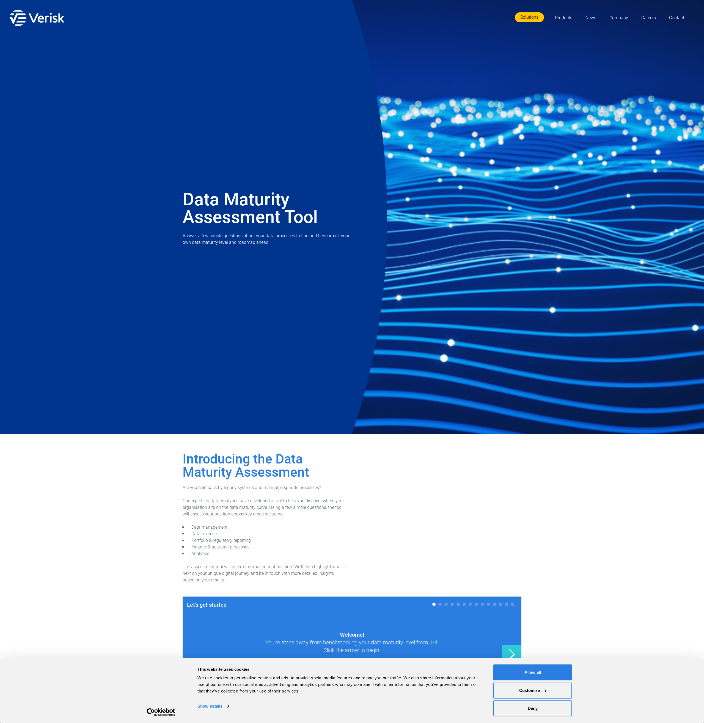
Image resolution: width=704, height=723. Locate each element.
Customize (529, 690)
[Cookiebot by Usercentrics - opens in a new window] (161, 712)
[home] (38, 18)
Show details (209, 706)
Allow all (532, 672)
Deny (533, 708)
